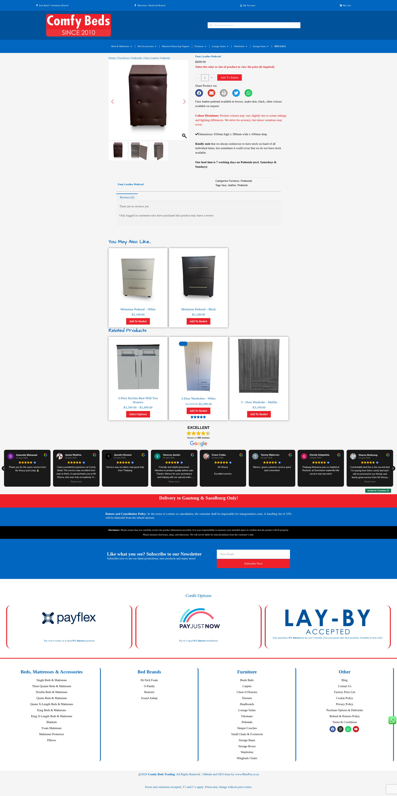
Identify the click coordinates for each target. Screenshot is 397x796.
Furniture (123, 58)
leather (232, 185)
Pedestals (136, 58)
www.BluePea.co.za (247, 774)
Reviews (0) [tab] (127, 197)
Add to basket (230, 77)
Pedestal (242, 185)
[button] (184, 101)
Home (112, 58)
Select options (138, 414)
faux (224, 185)
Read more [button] (76, 481)
